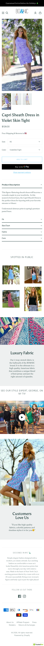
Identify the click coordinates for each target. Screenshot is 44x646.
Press (34, 622)
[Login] (35, 13)
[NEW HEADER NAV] (3, 13)
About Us (10, 622)
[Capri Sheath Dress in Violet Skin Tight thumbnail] (6, 101)
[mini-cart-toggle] (40, 13)
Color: (4, 150)
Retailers (12, 625)
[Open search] (7, 13)
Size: (4, 142)
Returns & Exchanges (27, 625)
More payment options (22, 172)
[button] (22, 185)
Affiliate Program (22, 622)
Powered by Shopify (22, 635)
